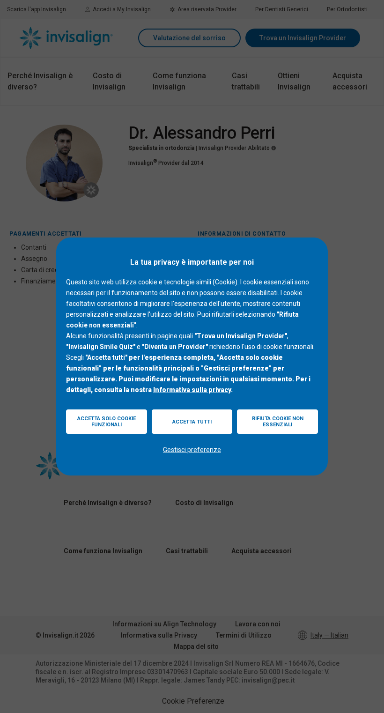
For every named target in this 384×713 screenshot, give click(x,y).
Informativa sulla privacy (192, 390)
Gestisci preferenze (192, 449)
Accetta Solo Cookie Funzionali (106, 422)
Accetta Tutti (192, 422)
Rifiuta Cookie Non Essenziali (277, 422)
